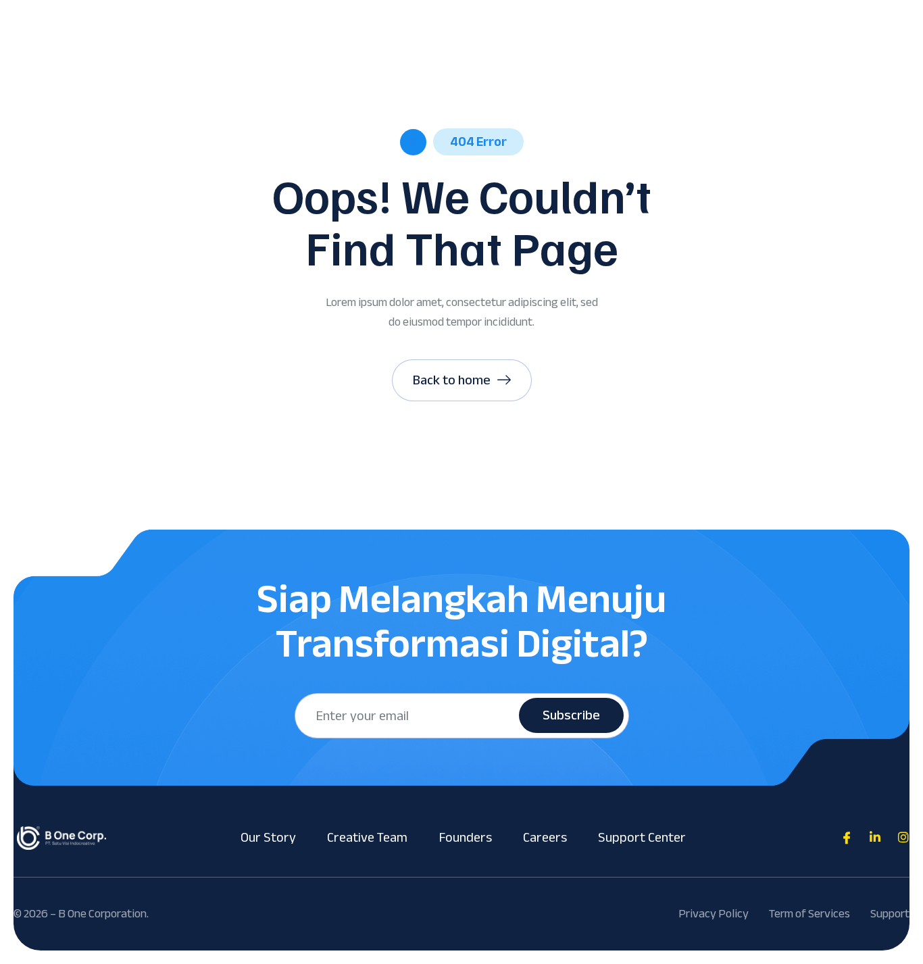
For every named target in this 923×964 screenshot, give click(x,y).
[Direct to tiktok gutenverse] (875, 838)
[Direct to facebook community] (847, 838)
